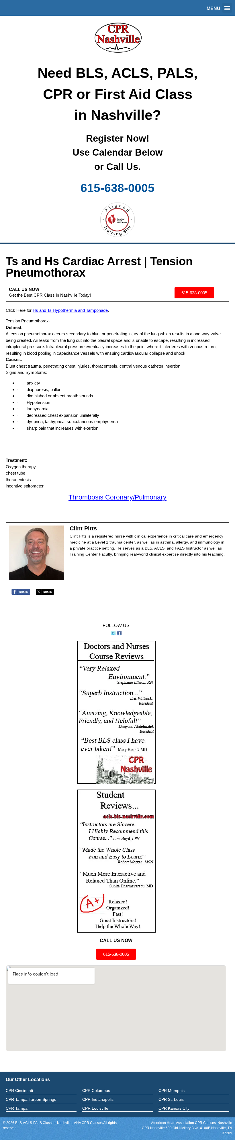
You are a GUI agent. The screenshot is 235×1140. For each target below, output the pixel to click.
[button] (227, 8)
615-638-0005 (117, 188)
